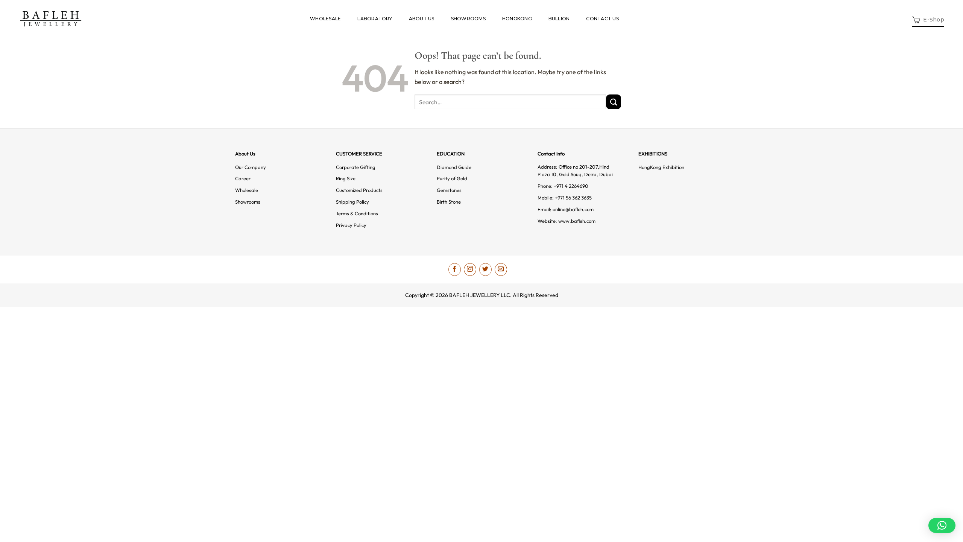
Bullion (559, 18)
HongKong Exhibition (661, 167)
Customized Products (359, 190)
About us (421, 18)
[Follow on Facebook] (454, 269)
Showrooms (468, 18)
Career (243, 178)
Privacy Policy (351, 225)
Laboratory (374, 18)
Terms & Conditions (357, 213)
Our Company (250, 167)
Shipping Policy (352, 202)
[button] (928, 19)
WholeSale (325, 18)
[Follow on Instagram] (470, 269)
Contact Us (602, 18)
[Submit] (613, 101)
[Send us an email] (501, 269)
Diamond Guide (454, 167)
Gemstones (449, 190)
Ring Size (345, 178)
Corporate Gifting (355, 167)
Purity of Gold (452, 178)
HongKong (517, 18)
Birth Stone (449, 202)
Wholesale (246, 190)
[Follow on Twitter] (485, 269)
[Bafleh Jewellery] (50, 18)
